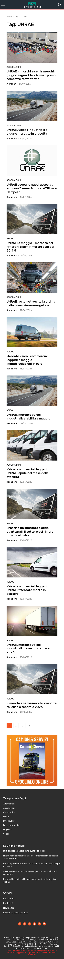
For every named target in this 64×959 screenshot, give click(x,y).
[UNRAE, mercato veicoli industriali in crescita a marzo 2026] (32, 621)
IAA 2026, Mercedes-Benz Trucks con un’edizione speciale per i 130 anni (32, 865)
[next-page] (29, 725)
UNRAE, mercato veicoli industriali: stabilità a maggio (28, 416)
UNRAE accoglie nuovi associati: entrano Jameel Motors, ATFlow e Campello (32, 188)
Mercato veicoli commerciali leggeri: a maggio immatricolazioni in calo (27, 360)
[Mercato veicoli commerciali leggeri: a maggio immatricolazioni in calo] (32, 332)
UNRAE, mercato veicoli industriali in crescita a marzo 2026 (29, 648)
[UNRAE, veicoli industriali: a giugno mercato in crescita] (32, 106)
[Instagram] (24, 923)
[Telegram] (34, 923)
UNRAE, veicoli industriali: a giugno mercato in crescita (27, 131)
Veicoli (10, 238)
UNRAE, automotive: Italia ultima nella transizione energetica (31, 303)
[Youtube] (44, 923)
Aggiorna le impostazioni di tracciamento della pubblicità (37, 953)
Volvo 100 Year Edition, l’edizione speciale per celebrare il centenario (30, 873)
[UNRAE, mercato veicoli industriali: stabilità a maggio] (32, 390)
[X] (39, 923)
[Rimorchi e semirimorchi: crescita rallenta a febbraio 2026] (32, 679)
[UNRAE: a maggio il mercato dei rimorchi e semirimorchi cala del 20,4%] (32, 219)
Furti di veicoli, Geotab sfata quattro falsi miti (24, 850)
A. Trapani (12, 84)
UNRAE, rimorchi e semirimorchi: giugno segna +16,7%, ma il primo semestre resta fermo (31, 75)
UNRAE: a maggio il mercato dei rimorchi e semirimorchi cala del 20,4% (30, 246)
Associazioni (14, 67)
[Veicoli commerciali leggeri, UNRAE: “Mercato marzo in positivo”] (32, 562)
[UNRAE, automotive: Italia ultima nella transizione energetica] (32, 277)
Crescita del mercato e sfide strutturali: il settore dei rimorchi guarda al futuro (31, 531)
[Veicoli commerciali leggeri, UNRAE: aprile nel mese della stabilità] (32, 445)
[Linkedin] (29, 923)
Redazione (12, 138)
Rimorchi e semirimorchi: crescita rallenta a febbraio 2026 (32, 705)
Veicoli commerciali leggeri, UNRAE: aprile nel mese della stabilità (28, 473)
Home (9, 16)
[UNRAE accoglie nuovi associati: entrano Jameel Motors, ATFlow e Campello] (32, 160)
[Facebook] (19, 923)
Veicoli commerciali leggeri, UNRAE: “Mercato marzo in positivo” (27, 590)
